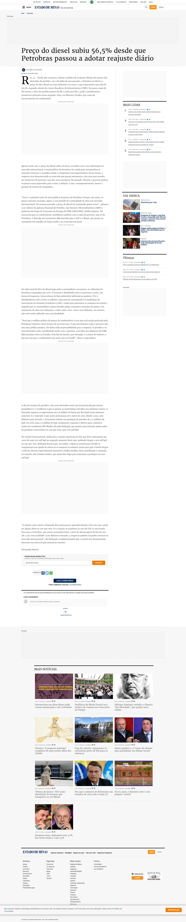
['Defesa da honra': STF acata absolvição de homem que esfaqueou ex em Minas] (54, 773)
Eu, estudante (98, 869)
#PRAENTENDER (76, 871)
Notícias (37, 2)
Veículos (73, 2)
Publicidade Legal (29, 888)
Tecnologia (74, 888)
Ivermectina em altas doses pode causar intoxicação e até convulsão (53, 706)
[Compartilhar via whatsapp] (51, 573)
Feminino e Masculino (77, 883)
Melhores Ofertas (105, 2)
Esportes (73, 890)
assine (78, 585)
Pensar (72, 892)
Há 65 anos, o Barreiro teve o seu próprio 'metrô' (132, 793)
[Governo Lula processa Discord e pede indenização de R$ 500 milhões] (131, 243)
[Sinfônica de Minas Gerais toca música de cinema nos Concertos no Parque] (94, 686)
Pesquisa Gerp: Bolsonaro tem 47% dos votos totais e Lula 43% (54, 836)
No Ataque (73, 897)
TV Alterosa (121, 2)
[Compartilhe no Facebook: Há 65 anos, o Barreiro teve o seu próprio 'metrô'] (132, 788)
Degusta (73, 885)
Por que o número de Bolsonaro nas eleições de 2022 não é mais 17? (94, 793)
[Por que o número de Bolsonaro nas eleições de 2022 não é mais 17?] (94, 773)
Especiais (73, 869)
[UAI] (91, 2)
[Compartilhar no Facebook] (43, 573)
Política (25, 867)
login (71, 585)
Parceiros (133, 2)
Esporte (46, 2)
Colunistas (26, 881)
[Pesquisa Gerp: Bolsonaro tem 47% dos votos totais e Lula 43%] (54, 817)
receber (98, 563)
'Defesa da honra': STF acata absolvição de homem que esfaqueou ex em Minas (50, 794)
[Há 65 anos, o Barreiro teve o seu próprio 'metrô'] (134, 773)
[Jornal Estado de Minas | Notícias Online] (47, 7)
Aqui (48, 874)
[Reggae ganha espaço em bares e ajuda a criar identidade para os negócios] (131, 230)
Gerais (25, 864)
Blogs (48, 871)
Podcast (73, 895)
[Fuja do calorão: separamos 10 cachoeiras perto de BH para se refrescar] (94, 730)
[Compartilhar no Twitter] (47, 573)
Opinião (72, 867)
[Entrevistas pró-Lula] (131, 204)
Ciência (72, 881)
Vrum (48, 876)
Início (22, 13)
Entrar (161, 7)
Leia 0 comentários (64, 580)
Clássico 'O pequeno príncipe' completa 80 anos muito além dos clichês (53, 751)
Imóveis (83, 2)
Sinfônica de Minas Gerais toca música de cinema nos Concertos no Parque (92, 707)
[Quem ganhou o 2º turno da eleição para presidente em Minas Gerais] (134, 730)
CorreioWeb (98, 864)
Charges (73, 876)
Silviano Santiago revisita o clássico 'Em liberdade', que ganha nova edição (134, 707)
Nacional (26, 871)
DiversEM (26, 876)
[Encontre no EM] (146, 7)
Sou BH (143, 2)
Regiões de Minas (76, 864)
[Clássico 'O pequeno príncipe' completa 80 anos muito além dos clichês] (54, 730)
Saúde (25, 878)
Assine (153, 7)
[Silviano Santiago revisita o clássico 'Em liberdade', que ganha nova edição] (134, 686)
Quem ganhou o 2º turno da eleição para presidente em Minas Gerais (133, 749)
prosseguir (173, 910)
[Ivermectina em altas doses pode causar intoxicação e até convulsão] (54, 686)
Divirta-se (73, 904)
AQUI (151, 2)
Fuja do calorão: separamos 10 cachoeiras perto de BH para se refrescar (91, 751)
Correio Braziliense (100, 867)
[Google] (65, 611)
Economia (66, 7)
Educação (26, 885)
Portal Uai (50, 864)
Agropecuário (74, 899)
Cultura (25, 883)
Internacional (27, 874)
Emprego (73, 874)
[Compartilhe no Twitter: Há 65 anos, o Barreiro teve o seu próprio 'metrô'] (134, 788)
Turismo (73, 878)
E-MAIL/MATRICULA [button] (66, 615)
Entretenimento (60, 2)
